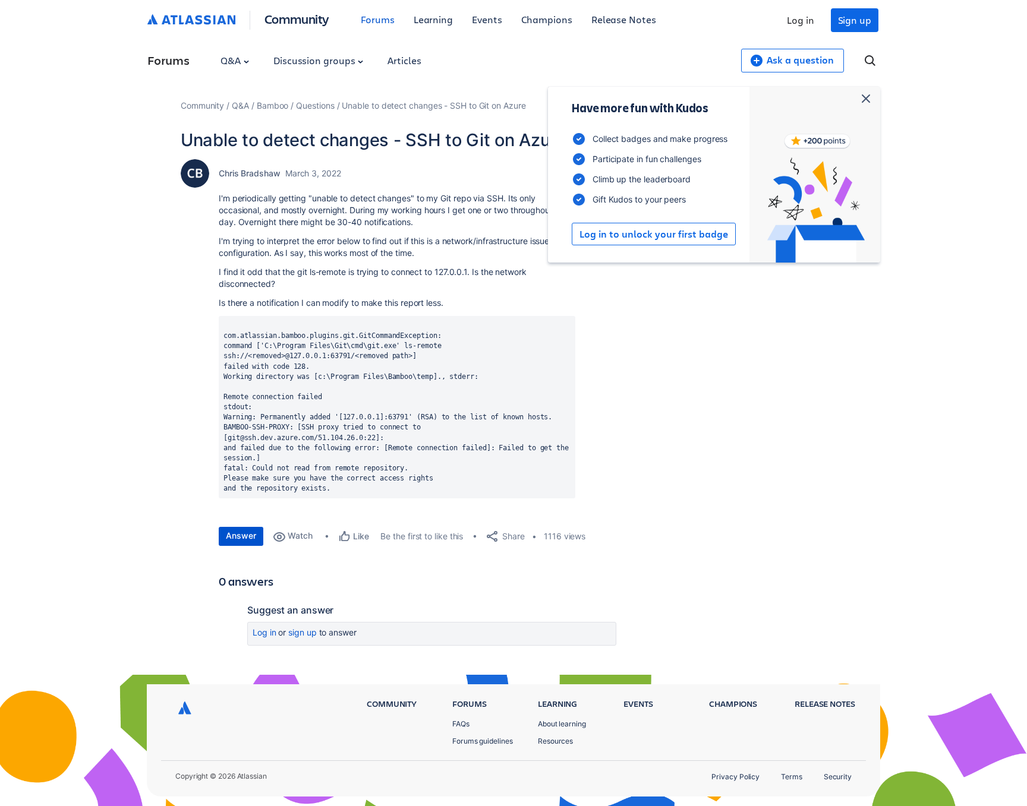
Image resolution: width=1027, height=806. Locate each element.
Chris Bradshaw (250, 173)
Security (838, 776)
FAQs (461, 723)
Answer (241, 535)
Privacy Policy (735, 776)
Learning (433, 19)
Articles (404, 60)
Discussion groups (315, 60)
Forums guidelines (482, 741)
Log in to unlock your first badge (653, 234)
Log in (800, 20)
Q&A (231, 60)
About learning (562, 723)
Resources (555, 741)
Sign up (854, 20)
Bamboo (273, 105)
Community (296, 18)
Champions (546, 19)
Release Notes (623, 19)
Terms (791, 776)
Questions (315, 105)
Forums (378, 19)
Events (487, 19)
